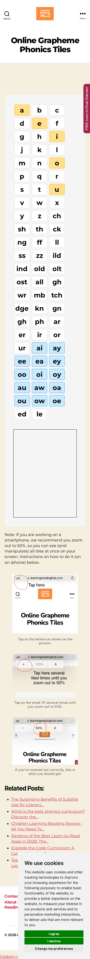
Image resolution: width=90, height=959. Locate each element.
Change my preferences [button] (54, 948)
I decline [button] (54, 941)
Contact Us (15, 896)
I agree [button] (54, 934)
